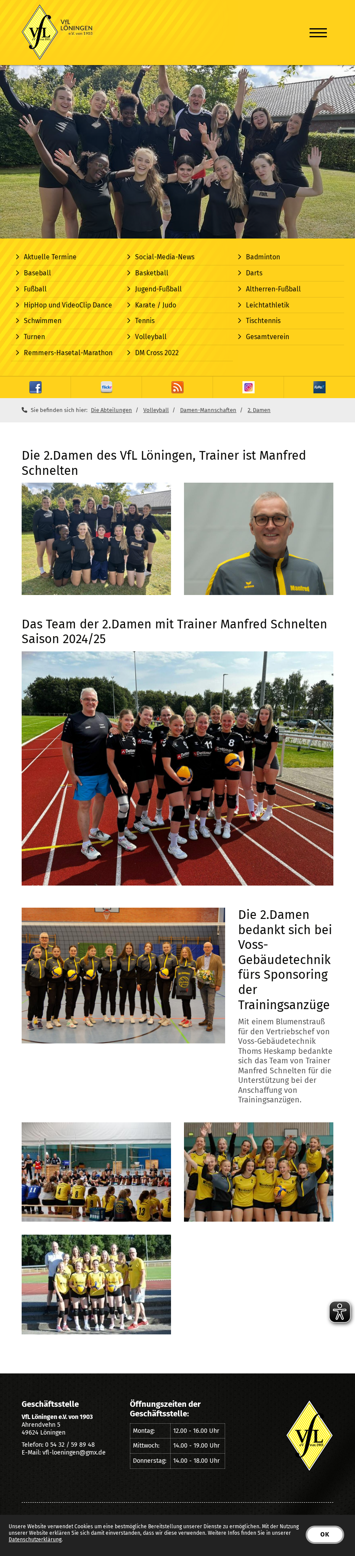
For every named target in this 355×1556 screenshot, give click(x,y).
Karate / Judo (155, 305)
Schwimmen (42, 321)
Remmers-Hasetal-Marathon (68, 353)
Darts (254, 273)
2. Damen (259, 410)
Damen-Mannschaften (208, 410)
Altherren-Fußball (273, 289)
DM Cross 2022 (157, 353)
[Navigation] (318, 32)
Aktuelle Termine (50, 257)
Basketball (151, 273)
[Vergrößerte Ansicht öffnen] (96, 539)
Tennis (145, 321)
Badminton (263, 257)
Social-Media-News (164, 257)
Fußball (35, 289)
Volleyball (151, 337)
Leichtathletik (267, 305)
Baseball (37, 273)
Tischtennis (263, 321)
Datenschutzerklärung (35, 1539)
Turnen (34, 337)
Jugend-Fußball (158, 289)
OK (324, 1534)
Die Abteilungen (111, 410)
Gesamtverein (267, 337)
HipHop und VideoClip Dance (68, 305)
